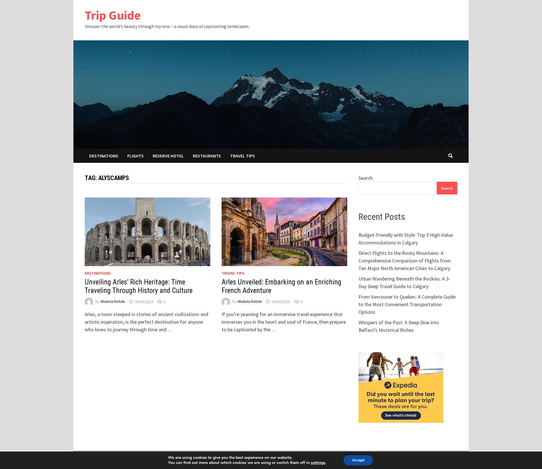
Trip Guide (113, 15)
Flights (135, 156)
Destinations (103, 156)
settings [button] (318, 462)
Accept (358, 460)
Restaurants (207, 156)
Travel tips (242, 156)
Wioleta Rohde (112, 301)
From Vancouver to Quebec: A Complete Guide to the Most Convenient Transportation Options (407, 304)
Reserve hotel (168, 156)
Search (366, 178)
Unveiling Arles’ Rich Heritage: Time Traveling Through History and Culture (139, 286)
